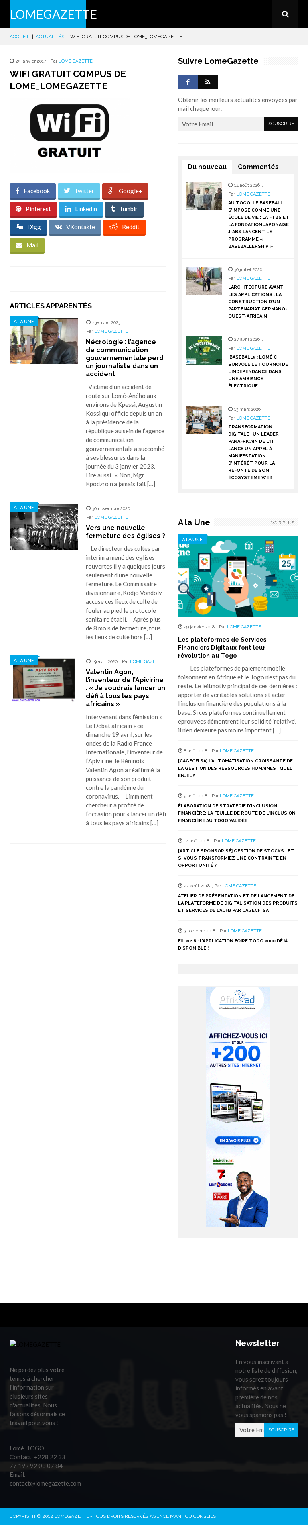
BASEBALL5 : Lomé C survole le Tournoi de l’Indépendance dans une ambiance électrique (258, 372)
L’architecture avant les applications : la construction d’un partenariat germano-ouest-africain (257, 302)
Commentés (258, 167)
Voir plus (282, 523)
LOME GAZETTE (76, 61)
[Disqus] (88, 963)
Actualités (50, 36)
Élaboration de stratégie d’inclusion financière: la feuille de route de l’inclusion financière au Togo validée (237, 813)
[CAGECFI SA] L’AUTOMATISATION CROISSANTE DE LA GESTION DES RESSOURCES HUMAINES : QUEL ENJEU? (235, 768)
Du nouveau (207, 167)
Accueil (20, 36)
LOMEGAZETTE (53, 14)
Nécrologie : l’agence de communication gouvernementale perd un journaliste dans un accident (125, 358)
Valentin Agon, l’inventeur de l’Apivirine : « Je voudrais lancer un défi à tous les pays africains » (125, 688)
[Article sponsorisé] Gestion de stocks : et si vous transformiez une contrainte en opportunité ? (236, 858)
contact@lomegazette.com (45, 1483)
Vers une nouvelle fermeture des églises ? (125, 532)
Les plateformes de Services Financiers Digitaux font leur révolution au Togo (222, 647)
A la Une (24, 321)
